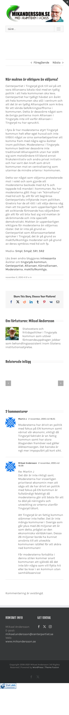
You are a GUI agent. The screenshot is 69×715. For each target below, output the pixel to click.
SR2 (41, 251)
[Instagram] (50, 626)
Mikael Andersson (41, 321)
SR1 (35, 251)
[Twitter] (44, 626)
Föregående (41, 62)
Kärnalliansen (47, 265)
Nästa (57, 62)
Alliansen (31, 265)
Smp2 (28, 251)
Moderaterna (14, 269)
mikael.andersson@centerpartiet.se (29, 634)
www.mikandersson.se (21, 641)
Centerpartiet (14, 265)
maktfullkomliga (35, 269)
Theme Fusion (52, 667)
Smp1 (18, 251)
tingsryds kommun (34, 262)
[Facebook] (38, 626)
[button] (8, 383)
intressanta (48, 258)
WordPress (38, 667)
